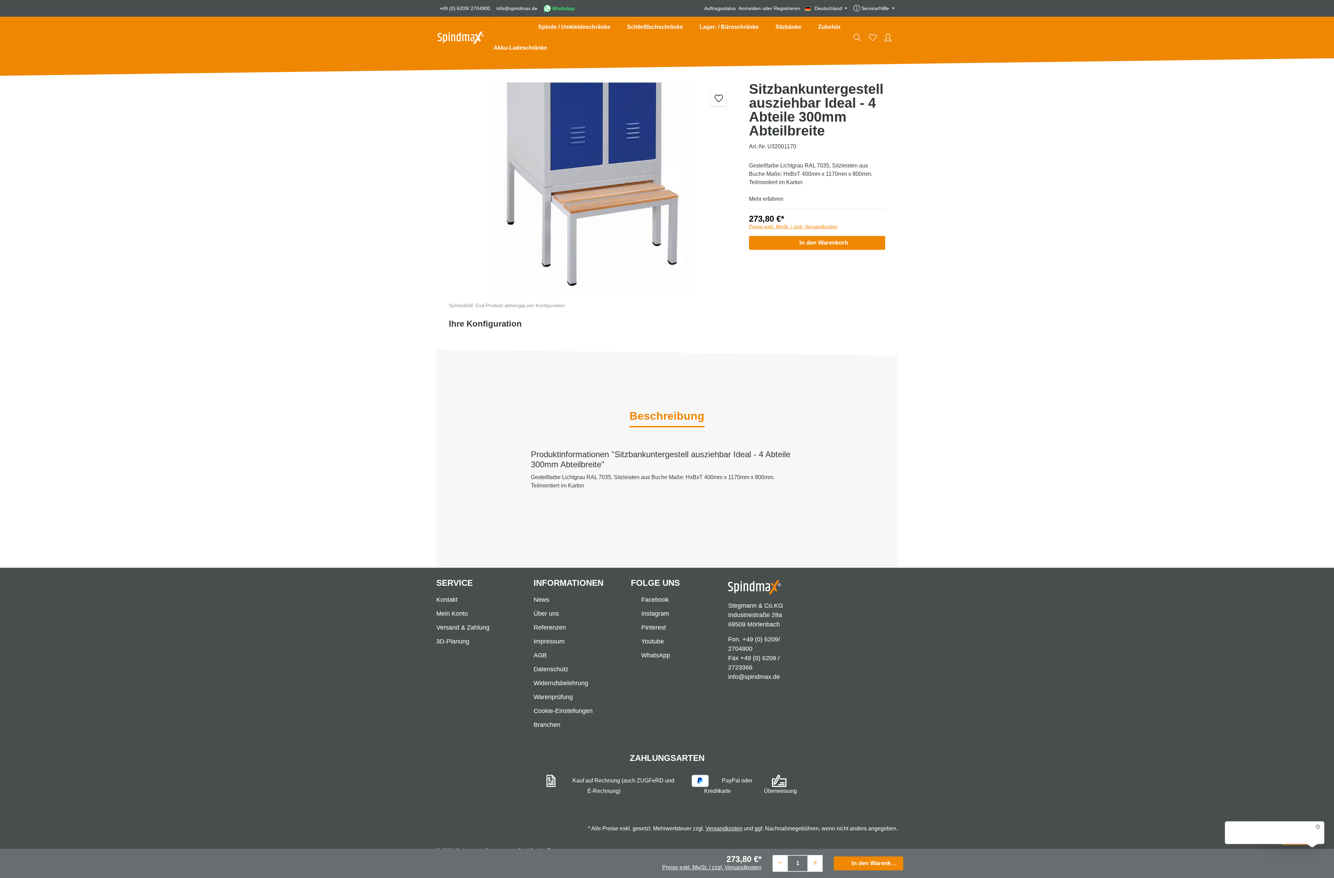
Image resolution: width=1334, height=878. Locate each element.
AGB (540, 655)
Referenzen (550, 627)
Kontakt (447, 599)
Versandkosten (724, 828)
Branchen (547, 724)
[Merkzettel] (873, 37)
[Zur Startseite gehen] (461, 38)
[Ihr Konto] (888, 37)
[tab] (667, 416)
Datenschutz (551, 669)
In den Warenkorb (823, 242)
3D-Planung (452, 641)
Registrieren (787, 8)
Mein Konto (452, 613)
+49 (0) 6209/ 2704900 (464, 8)
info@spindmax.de (516, 8)
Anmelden (750, 8)
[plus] (815, 862)
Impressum (549, 641)
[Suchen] (857, 37)
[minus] (780, 862)
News (541, 599)
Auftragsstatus (720, 8)
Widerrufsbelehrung (561, 683)
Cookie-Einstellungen (563, 710)
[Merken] (718, 98)
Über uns (546, 613)
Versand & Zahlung (462, 627)
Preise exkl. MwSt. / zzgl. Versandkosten (793, 226)
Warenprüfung (553, 697)
